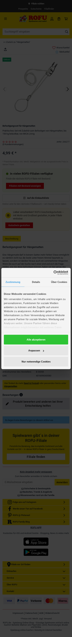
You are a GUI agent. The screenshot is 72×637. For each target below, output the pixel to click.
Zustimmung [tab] (13, 281)
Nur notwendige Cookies (36, 361)
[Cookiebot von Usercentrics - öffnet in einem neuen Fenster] (53, 272)
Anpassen (34, 350)
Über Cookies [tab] (59, 281)
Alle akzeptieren (36, 339)
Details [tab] (36, 281)
